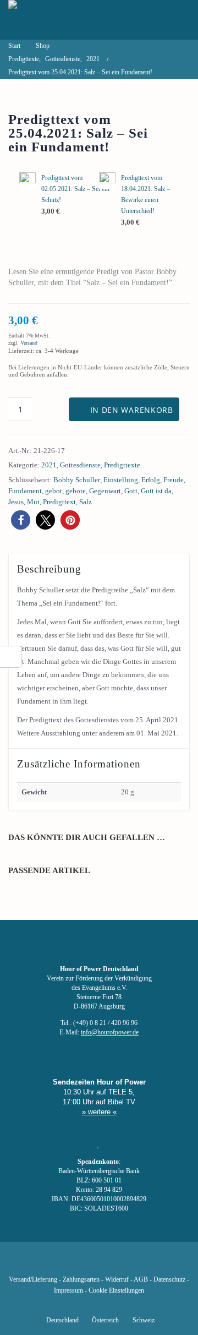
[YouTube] (80, 1263)
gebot (53, 491)
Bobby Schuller (76, 480)
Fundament (25, 491)
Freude (173, 480)
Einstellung (120, 480)
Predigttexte (122, 465)
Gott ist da (156, 491)
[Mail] (155, 1263)
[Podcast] (136, 1263)
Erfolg (150, 480)
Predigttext (59, 502)
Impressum (68, 1290)
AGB (141, 1279)
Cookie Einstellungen (116, 1290)
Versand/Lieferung (33, 1279)
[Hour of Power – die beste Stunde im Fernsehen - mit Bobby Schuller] (68, 20)
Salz (85, 502)
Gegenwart (105, 491)
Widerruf (117, 1279)
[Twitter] (61, 1263)
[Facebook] (43, 1263)
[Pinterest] (117, 1263)
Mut (33, 502)
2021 (49, 465)
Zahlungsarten (81, 1279)
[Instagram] (99, 1263)
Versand (28, 343)
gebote (75, 491)
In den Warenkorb (131, 410)
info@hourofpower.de (110, 1032)
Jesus (16, 502)
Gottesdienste (80, 465)
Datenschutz (169, 1279)
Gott (131, 491)
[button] (20, 520)
